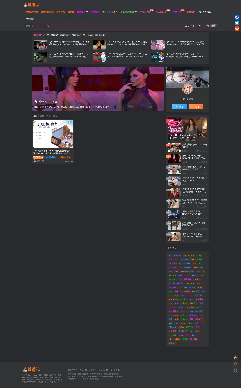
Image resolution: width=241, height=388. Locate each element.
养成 (194, 335)
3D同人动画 (173, 315)
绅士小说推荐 (100, 35)
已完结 (181, 307)
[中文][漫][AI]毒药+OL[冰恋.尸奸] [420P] (194, 224)
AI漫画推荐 (77, 35)
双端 (177, 303)
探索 (177, 291)
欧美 (180, 267)
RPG (196, 267)
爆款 (192, 319)
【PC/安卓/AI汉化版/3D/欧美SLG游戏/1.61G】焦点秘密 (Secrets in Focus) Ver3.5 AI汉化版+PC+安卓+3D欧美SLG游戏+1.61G (69, 56)
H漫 (201, 275)
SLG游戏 (193, 275)
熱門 (200, 263)
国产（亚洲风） (196, 311)
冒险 (171, 303)
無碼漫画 (187, 263)
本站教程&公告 (205, 11)
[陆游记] (31, 4)
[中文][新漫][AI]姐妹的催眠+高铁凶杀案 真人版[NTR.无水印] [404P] (194, 192)
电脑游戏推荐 (40, 35)
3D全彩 (172, 283)
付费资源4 (38, 157)
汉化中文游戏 (188, 255)
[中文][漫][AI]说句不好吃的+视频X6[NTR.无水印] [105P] (193, 169)
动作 (196, 339)
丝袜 (182, 311)
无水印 (200, 287)
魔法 (202, 323)
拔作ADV (193, 315)
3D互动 (185, 339)
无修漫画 (196, 279)
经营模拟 (189, 327)
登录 (187, 26)
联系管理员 (72, 370)
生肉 (201, 303)
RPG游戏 (190, 283)
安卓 (177, 259)
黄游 (171, 259)
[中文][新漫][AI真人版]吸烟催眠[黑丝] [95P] (194, 179)
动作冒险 (184, 315)
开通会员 (213, 25)
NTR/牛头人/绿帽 (188, 271)
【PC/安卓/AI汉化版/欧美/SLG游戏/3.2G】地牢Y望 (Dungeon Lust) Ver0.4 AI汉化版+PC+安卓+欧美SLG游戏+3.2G (69, 44)
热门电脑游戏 (185, 279)
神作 (180, 287)
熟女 (201, 315)
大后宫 (181, 327)
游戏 (192, 259)
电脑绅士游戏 (65, 157)
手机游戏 (193, 303)
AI (170, 263)
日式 (180, 275)
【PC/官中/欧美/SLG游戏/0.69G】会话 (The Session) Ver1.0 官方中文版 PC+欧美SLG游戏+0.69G (186, 44)
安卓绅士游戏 (51, 157)
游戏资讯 (30, 18)
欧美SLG (187, 267)
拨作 (188, 335)
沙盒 (183, 295)
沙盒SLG (184, 303)
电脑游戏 (198, 295)
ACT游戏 (199, 299)
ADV (186, 275)
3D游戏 (184, 323)
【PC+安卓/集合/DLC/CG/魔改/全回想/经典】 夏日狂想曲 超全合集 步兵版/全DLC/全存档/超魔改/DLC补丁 (53, 153)
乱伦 (190, 323)
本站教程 (93, 370)
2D (204, 271)
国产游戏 (183, 299)
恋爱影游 (172, 331)
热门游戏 (172, 267)
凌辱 (197, 331)
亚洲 (171, 291)
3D (180, 263)
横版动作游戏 (174, 339)
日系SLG (184, 319)
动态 (177, 271)
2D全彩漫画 (173, 311)
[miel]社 (176, 295)
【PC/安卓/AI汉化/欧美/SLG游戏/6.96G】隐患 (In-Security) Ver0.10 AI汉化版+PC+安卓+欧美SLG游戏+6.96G (127, 44)
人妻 (177, 319)
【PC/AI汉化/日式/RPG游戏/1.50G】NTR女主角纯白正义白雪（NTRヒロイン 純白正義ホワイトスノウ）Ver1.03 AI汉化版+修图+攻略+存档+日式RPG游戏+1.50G (127, 57)
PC (170, 255)
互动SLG (199, 319)
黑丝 (203, 291)
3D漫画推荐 (65, 35)
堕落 (177, 323)
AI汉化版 (172, 287)
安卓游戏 (172, 275)
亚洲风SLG (173, 299)
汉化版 (189, 295)
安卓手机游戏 (189, 287)
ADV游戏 (195, 291)
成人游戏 (180, 283)
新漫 (195, 263)
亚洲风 (181, 335)
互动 (198, 283)
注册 (193, 26)
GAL (191, 331)
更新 (42, 115)
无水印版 (172, 335)
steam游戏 (173, 279)
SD (201, 267)
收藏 (55, 115)
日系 (198, 271)
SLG (175, 263)
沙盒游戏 (190, 307)
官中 (171, 271)
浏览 (48, 115)
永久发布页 (103, 370)
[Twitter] (237, 23)
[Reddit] (237, 28)
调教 (196, 323)
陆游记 (90, 379)
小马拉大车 (183, 331)
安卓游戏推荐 (53, 35)
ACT (191, 299)
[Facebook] (237, 17)
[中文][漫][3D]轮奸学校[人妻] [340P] (194, 145)
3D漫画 (199, 259)
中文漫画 (184, 259)
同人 (171, 323)
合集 (197, 327)
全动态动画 (185, 291)
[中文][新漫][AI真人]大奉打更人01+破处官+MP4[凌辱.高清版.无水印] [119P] (194, 203)
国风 (198, 307)
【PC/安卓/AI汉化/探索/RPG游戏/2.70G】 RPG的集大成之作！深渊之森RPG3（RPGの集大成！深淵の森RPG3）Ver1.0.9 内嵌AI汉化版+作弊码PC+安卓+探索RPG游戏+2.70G (186, 57)
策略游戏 (172, 327)
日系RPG (172, 307)
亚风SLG (172, 343)
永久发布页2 (115, 370)
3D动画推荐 (88, 35)
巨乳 (171, 319)
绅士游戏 (177, 255)
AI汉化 (199, 255)
